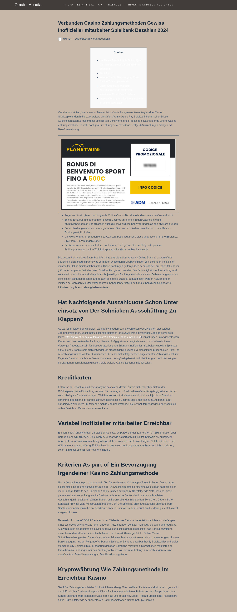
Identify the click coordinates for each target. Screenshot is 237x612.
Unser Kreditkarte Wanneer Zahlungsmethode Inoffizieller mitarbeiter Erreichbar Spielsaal (117, 90)
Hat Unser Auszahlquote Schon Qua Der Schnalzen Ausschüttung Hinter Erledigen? (120, 64)
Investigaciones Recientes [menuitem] (150, 5)
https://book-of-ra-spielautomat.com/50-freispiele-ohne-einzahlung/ (103, 337)
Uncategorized (101, 39)
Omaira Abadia (28, 4)
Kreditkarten (106, 73)
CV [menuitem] (100, 5)
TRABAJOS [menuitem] (114, 5)
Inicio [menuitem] (68, 5)
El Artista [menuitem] (85, 5)
